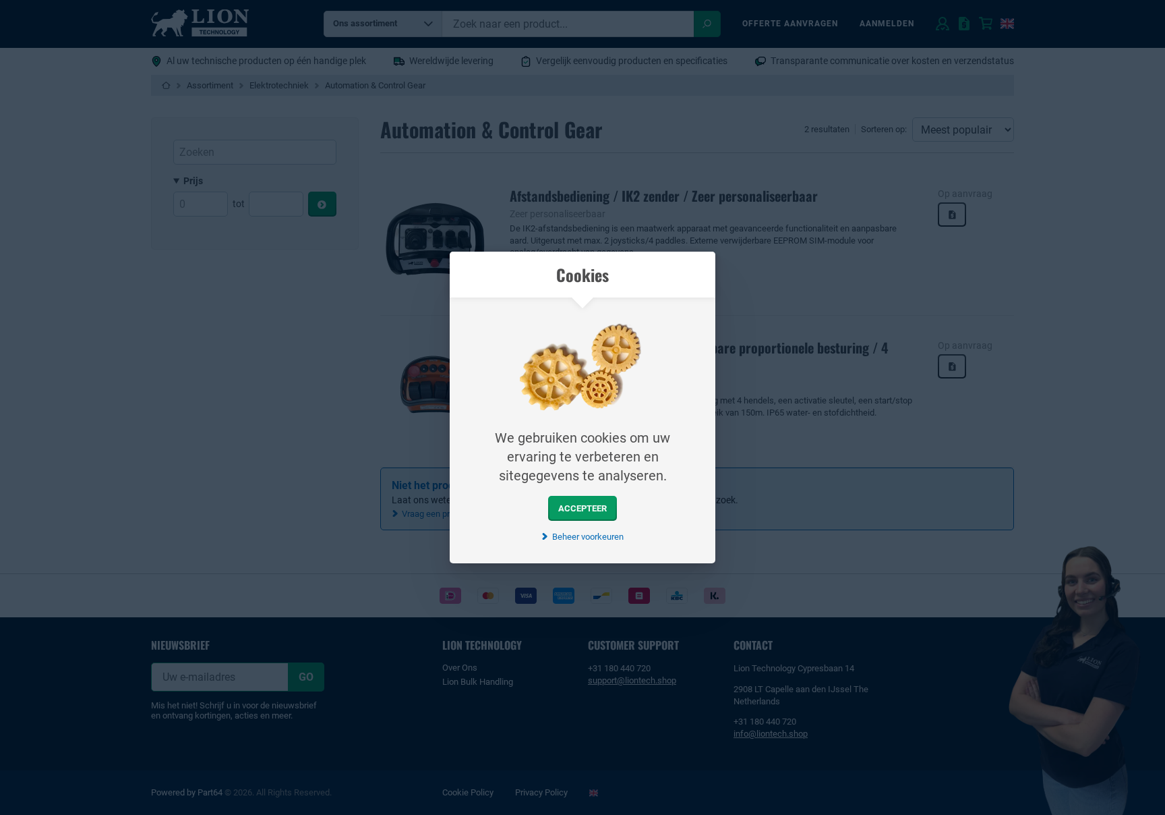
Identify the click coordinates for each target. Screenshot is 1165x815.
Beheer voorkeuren (587, 537)
